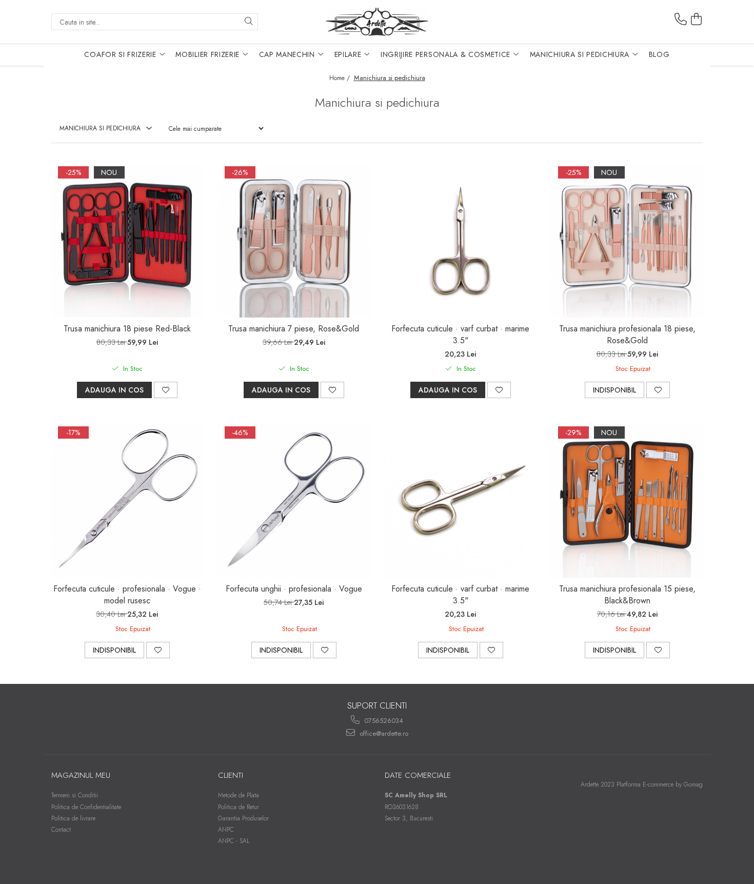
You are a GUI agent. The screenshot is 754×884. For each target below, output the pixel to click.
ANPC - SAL (234, 841)
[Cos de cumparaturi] (696, 19)
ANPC (226, 829)
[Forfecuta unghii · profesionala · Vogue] (294, 501)
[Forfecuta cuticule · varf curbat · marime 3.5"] (461, 241)
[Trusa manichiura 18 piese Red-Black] (127, 241)
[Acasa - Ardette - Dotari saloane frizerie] (377, 22)
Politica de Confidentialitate (86, 807)
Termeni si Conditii (74, 795)
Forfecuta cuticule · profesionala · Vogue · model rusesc (127, 594)
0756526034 (382, 720)
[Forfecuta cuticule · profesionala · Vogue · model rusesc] (127, 501)
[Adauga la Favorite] (165, 390)
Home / (340, 78)
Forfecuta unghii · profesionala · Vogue (294, 589)
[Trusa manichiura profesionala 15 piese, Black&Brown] (627, 501)
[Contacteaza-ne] (680, 19)
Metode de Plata (238, 795)
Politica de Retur (238, 807)
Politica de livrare (73, 818)
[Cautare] (249, 21)
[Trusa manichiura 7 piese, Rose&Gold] (294, 241)
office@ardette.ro (383, 733)
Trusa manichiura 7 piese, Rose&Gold (293, 329)
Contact (61, 829)
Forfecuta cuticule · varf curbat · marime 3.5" (460, 334)
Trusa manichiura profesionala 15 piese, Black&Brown (627, 594)
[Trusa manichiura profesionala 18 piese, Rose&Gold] (627, 241)
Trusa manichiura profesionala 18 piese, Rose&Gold (627, 334)
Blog (659, 54)
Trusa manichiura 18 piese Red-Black (127, 329)
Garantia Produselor (243, 818)
